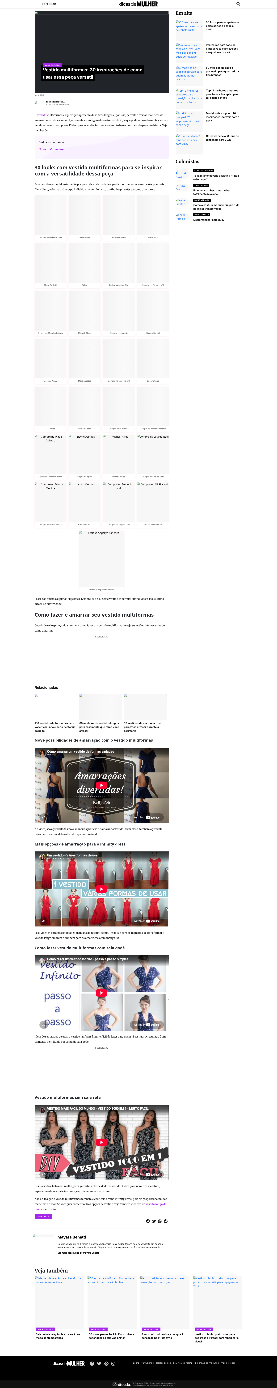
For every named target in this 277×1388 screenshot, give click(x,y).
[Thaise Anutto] (84, 215)
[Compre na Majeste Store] (50, 215)
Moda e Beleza (52, 65)
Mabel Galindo (55, 476)
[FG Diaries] (50, 406)
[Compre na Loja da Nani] (153, 454)
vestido (41, 115)
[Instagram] (113, 1364)
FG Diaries (50, 428)
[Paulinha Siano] (118, 215)
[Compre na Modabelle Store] (50, 310)
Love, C (124, 333)
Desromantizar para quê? (208, 219)
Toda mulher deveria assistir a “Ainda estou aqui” (216, 177)
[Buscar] (238, 4)
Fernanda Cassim (203, 171)
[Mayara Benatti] (153, 310)
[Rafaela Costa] (84, 406)
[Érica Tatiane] (153, 358)
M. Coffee (124, 428)
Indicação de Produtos (207, 1363)
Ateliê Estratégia (158, 428)
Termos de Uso (163, 1363)
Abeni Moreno (84, 524)
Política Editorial (182, 1363)
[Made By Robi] (50, 263)
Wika (84, 285)
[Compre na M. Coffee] (118, 406)
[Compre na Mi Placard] (153, 502)
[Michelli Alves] (84, 310)
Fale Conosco (228, 1363)
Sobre (136, 1363)
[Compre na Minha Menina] (50, 502)
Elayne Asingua (84, 476)
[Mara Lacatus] (84, 358)
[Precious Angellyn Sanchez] (101, 559)
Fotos (42, 149)
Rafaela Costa (84, 428)
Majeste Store (55, 237)
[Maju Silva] (153, 215)
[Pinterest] (106, 1364)
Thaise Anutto (84, 237)
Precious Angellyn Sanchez (101, 589)
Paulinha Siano (119, 237)
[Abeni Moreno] (84, 502)
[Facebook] (92, 1364)
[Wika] (84, 263)
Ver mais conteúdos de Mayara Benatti (78, 1252)
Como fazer (57, 149)
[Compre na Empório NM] (153, 263)
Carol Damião (201, 215)
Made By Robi (50, 285)
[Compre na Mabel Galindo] (50, 454)
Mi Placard (158, 524)
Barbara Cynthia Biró (118, 285)
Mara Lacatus (84, 381)
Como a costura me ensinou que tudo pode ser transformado (216, 206)
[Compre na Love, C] (118, 310)
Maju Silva (39, 95)
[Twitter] (99, 1364)
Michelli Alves (84, 333)
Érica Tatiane (153, 381)
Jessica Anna (50, 381)
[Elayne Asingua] (84, 454)
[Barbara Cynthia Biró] (118, 263)
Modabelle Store (55, 333)
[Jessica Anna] (50, 358)
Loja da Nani (158, 476)
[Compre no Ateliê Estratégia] (153, 406)
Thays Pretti (201, 185)
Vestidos (43, 1216)
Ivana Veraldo (202, 200)
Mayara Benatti (55, 101)
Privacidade (148, 1363)
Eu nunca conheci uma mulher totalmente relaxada (211, 192)
